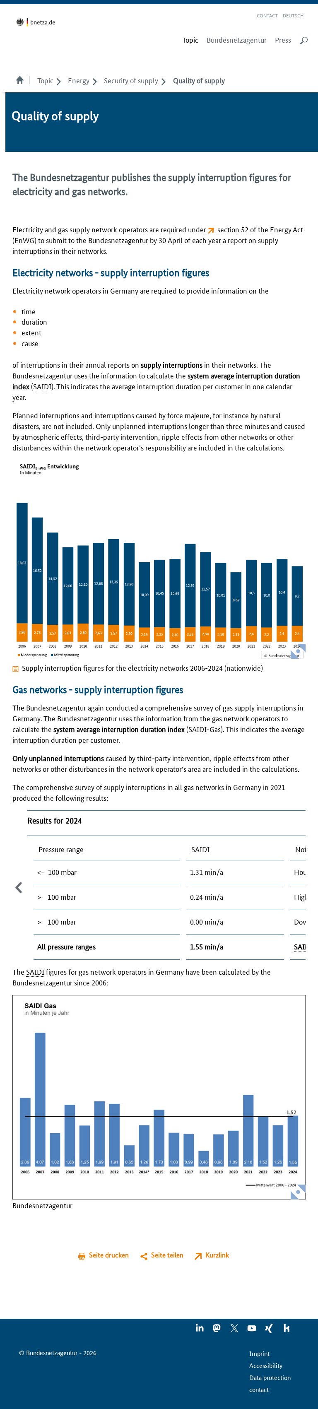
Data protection (270, 1377)
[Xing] (269, 1330)
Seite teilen (167, 1254)
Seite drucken (109, 1254)
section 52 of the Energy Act (260, 229)
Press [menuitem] (283, 39)
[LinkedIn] (200, 1330)
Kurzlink (217, 1254)
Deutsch (293, 15)
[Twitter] (234, 1330)
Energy (78, 80)
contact (259, 1389)
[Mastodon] (217, 1330)
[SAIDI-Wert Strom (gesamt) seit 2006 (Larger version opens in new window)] (159, 559)
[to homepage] (37, 22)
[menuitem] (190, 39)
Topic (45, 80)
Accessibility (265, 1365)
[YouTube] (252, 1330)
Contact (267, 15)
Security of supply (131, 80)
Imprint (259, 1353)
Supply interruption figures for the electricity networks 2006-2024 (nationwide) (142, 667)
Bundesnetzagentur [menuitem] (237, 39)
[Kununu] (286, 1330)
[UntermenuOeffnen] (58, 80)
